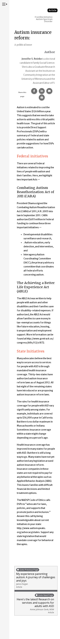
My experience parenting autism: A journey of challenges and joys (35, 578)
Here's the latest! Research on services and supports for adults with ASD (35, 604)
